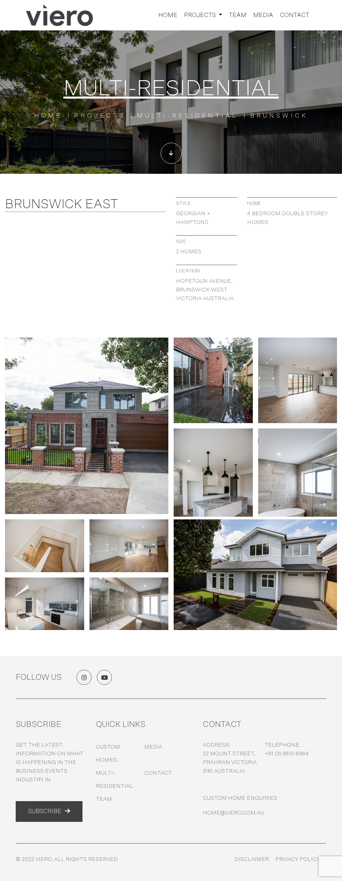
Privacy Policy (298, 859)
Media (263, 15)
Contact (294, 15)
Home (167, 15)
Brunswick (279, 116)
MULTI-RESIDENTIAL (187, 116)
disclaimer (251, 859)
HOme (48, 116)
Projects (99, 116)
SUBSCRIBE (44, 811)
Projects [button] (200, 15)
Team (237, 15)
